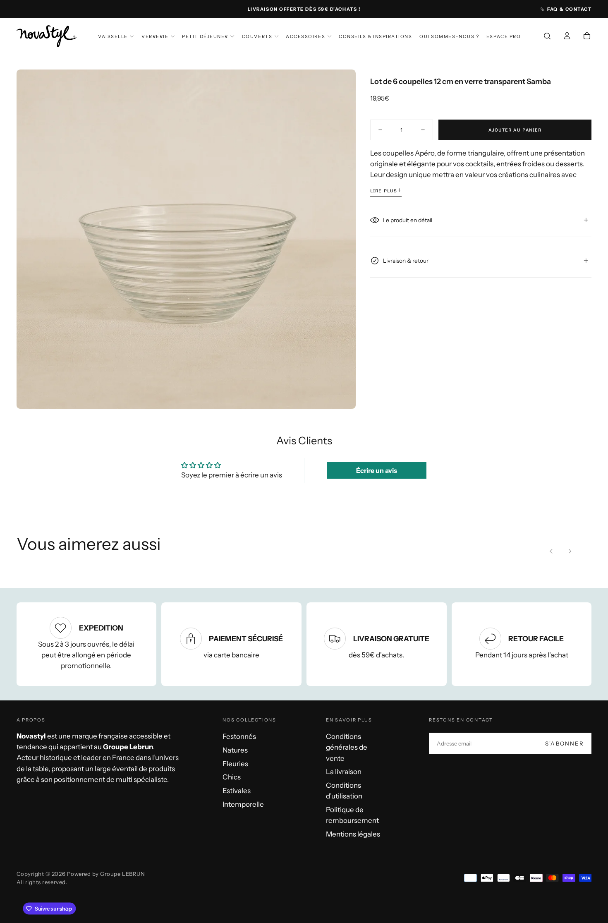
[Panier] (586, 37)
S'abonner (564, 743)
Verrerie (154, 36)
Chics (232, 777)
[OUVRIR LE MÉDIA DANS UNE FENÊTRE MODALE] (341, 394)
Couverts (257, 36)
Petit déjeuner (205, 36)
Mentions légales (353, 834)
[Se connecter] (567, 37)
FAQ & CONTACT (569, 9)
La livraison (343, 771)
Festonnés (239, 736)
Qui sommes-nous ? (449, 36)
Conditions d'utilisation (344, 790)
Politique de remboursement (352, 815)
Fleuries (235, 764)
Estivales (237, 790)
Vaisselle (113, 36)
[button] (547, 37)
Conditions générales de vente (346, 747)
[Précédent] (551, 551)
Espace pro (503, 36)
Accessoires (305, 36)
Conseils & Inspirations (375, 36)
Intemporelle (243, 804)
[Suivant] (569, 551)
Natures (235, 750)
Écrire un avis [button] (376, 470)
